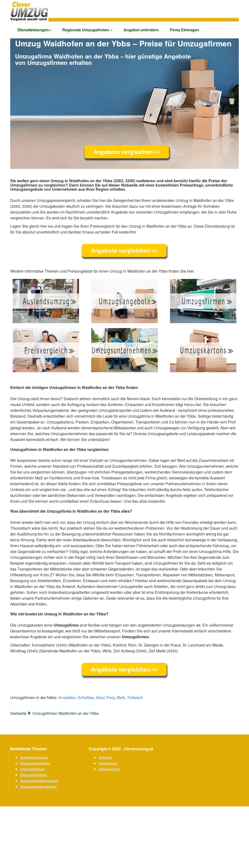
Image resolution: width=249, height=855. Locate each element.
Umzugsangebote (35, 763)
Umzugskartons (33, 774)
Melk (121, 697)
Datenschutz (109, 769)
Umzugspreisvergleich (39, 780)
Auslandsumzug (34, 757)
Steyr (100, 697)
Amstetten (67, 697)
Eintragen (184, 30)
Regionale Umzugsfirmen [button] (86, 30)
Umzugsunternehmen (38, 786)
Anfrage (105, 757)
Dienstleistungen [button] (33, 30)
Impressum (107, 763)
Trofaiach (135, 697)
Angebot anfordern (141, 30)
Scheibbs (86, 697)
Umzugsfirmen (32, 769)
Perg (111, 697)
